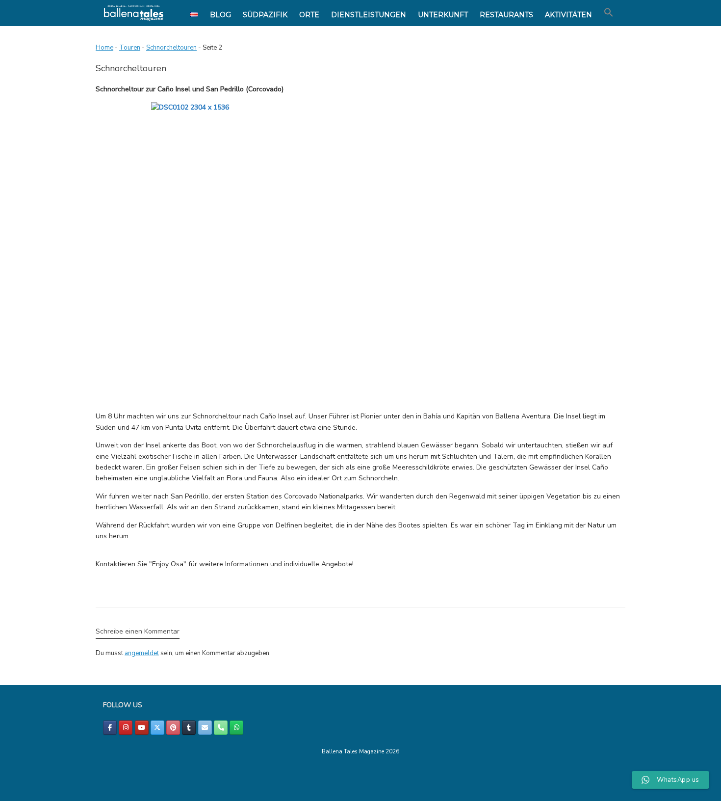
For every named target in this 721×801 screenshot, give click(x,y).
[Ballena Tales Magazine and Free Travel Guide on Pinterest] (173, 727)
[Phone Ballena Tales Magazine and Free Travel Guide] (221, 727)
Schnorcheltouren (171, 47)
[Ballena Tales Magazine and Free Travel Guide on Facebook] (110, 727)
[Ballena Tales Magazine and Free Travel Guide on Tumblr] (189, 727)
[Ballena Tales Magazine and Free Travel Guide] (134, 13)
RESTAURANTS (506, 14)
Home (104, 47)
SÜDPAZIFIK (265, 14)
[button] (608, 13)
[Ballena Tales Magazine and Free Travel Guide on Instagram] (125, 727)
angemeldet (142, 653)
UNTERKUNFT (443, 14)
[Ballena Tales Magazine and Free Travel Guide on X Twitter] (157, 727)
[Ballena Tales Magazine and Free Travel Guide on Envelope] (205, 727)
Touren (129, 47)
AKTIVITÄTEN (568, 14)
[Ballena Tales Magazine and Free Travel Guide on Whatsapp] (236, 727)
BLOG (220, 14)
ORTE (309, 14)
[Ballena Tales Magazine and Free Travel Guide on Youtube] (142, 727)
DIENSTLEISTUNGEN (368, 14)
